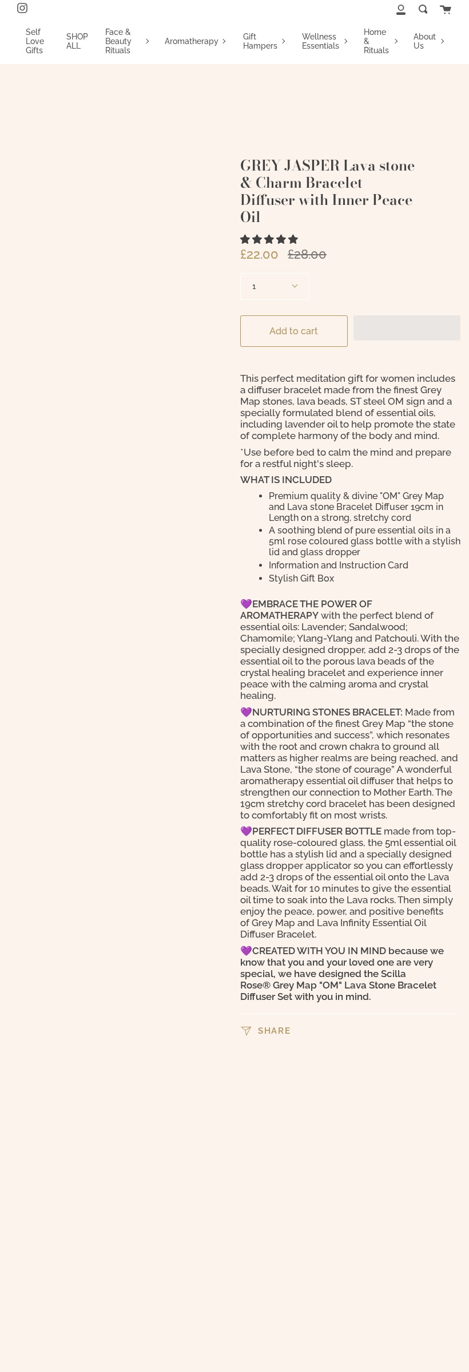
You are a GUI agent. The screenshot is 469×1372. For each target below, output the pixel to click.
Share (273, 1030)
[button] (270, 239)
